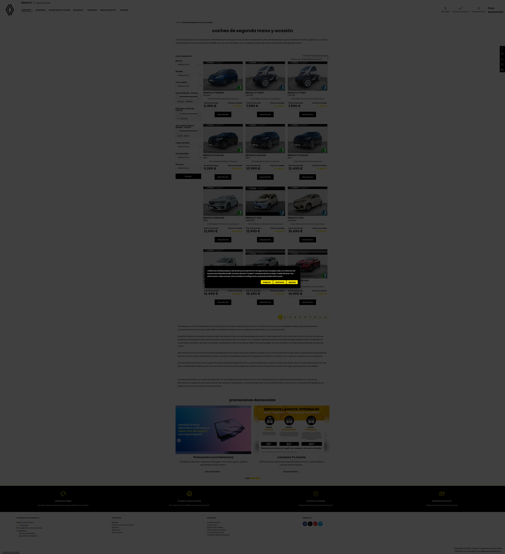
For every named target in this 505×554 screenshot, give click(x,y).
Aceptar (267, 282)
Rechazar (279, 282)
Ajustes (292, 282)
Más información (275, 276)
